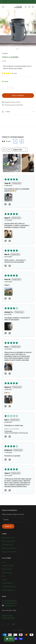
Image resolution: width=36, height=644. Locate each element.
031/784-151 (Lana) (10, 603)
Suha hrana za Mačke (9, 548)
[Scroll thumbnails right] (31, 163)
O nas (4, 562)
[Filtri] (9, 150)
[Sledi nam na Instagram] (8, 624)
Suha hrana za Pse (8, 538)
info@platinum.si (10, 605)
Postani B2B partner (8, 590)
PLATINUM (5, 53)
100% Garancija (7, 573)
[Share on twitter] (9, 204)
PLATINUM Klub (7, 583)
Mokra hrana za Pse (8, 541)
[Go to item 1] (12, 163)
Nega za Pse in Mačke (9, 552)
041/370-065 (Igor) (10, 600)
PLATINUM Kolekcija (9, 587)
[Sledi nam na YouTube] (13, 624)
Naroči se (8, 526)
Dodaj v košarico (18, 95)
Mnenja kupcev (7, 569)
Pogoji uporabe (7, 615)
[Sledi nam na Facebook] (3, 624)
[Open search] (4, 150)
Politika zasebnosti (8, 618)
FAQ (3, 576)
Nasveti (4, 579)
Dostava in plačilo (8, 565)
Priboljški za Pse (7, 545)
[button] (25, 7)
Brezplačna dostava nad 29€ (18, 1)
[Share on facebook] (5, 204)
